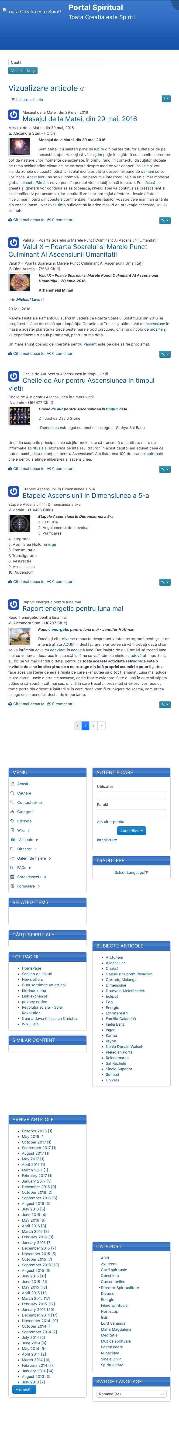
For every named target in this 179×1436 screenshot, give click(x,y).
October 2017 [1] (37, 1142)
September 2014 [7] (39, 1332)
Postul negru (112, 1347)
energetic (60, 629)
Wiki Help (30, 1024)
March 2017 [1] (35, 1170)
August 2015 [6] (36, 1270)
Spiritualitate (112, 1365)
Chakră (112, 968)
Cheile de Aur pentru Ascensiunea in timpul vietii (81, 384)
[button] (166, 98)
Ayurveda (109, 1263)
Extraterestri (117, 1013)
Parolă (102, 804)
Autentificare (131, 830)
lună (89, 650)
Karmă (111, 1035)
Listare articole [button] (29, 99)
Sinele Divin (111, 1359)
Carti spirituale (114, 1269)
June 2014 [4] (34, 1343)
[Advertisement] (87, 36)
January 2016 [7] (37, 1242)
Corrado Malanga (121, 979)
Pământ (42, 182)
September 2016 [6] (39, 1198)
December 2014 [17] (40, 1315)
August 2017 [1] (35, 1153)
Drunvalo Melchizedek (125, 990)
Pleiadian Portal (120, 1052)
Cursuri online (113, 1281)
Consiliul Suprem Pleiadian (129, 974)
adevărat (58, 650)
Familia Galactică (121, 1018)
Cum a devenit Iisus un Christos (50, 1018)
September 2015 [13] (40, 1265)
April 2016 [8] (34, 1225)
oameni (147, 171)
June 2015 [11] (34, 1281)
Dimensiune (116, 985)
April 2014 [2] (34, 1354)
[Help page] (82, 88)
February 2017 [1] (37, 1175)
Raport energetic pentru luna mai (73, 608)
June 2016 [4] (34, 1214)
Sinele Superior (119, 1069)
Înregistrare (107, 840)
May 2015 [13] (34, 1287)
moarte (156, 329)
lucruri (159, 154)
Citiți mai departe (28, 219)
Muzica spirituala (116, 1341)
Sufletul (112, 1074)
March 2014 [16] (36, 1359)
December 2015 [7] (39, 1248)
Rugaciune (110, 1353)
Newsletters (32, 979)
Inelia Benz (115, 1024)
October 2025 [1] (37, 1131)
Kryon (111, 1041)
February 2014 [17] (38, 1365)
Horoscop (109, 1311)
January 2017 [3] (37, 1181)
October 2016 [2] (37, 1192)
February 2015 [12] (38, 1304)
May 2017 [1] (33, 1159)
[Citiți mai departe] (19, 146)
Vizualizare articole (44, 88)
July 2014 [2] (33, 1337)
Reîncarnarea (117, 1057)
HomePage (31, 968)
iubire (99, 149)
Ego (109, 1002)
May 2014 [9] (33, 1348)
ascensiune (155, 323)
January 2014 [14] (38, 1371)
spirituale (155, 453)
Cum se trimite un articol (44, 985)
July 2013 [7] (33, 1382)
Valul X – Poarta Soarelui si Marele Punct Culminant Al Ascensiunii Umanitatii (77, 251)
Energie (112, 1007)
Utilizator (105, 786)
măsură (148, 182)
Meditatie (109, 1335)
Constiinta (110, 1275)
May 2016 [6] (33, 1220)
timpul (111, 409)
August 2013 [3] (36, 1376)
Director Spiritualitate (120, 1287)
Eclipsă (112, 996)
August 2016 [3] (36, 1203)
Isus (104, 1317)
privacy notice (34, 1001)
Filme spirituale (114, 1305)
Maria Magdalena (116, 1329)
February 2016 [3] (37, 1237)
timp (62, 205)
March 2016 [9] (35, 1231)
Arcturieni (114, 957)
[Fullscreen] (176, 4)
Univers (112, 1080)
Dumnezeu (49, 427)
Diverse (107, 1293)
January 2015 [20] (38, 1309)
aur (60, 409)
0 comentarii (62, 219)
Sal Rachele (116, 1063)
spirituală (36, 448)
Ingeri (111, 1029)
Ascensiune (116, 963)
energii (50, 544)
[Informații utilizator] (13, 114)
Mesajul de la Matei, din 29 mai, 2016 (80, 119)
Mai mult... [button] (24, 1389)
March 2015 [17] (36, 1298)
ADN (105, 1258)
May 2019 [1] (33, 1136)
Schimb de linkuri (37, 973)
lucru (42, 177)
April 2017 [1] (33, 1164)
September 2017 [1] (39, 1147)
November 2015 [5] (39, 1253)
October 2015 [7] (37, 1259)
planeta (27, 182)
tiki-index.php (34, 990)
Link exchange (34, 996)
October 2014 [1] (37, 1326)
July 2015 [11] (34, 1276)
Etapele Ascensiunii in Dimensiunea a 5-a (86, 495)
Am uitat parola (110, 821)
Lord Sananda (113, 1323)
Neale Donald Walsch (124, 1046)
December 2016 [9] (39, 1186)
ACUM (68, 644)
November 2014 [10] (40, 1320)
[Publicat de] (10, 133)
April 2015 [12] (35, 1292)
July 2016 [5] (33, 1209)
